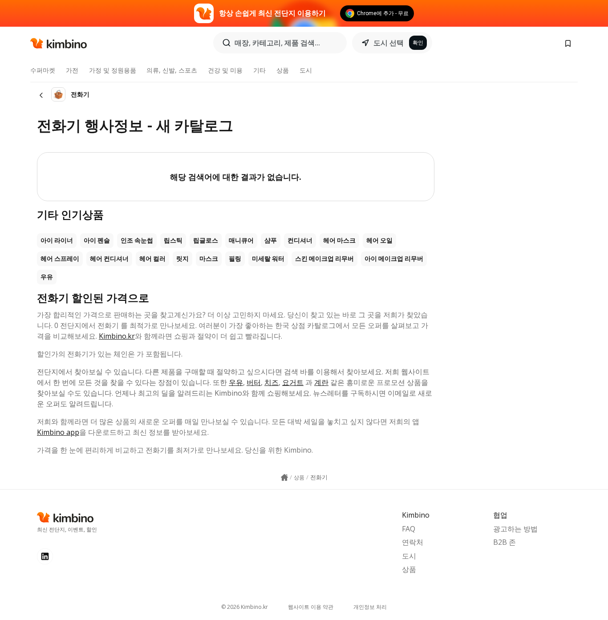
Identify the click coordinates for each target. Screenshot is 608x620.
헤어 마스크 (339, 240)
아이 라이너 (57, 240)
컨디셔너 (300, 240)
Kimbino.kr (117, 336)
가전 (72, 70)
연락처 (412, 542)
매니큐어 (241, 240)
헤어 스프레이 (60, 258)
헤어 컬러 (152, 258)
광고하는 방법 (515, 529)
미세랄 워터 (268, 258)
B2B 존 (504, 542)
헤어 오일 (379, 240)
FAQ (408, 529)
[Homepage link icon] (284, 477)
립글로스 (205, 240)
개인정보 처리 (370, 607)
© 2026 (244, 607)
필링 (235, 258)
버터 (254, 382)
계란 (321, 382)
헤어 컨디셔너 (109, 258)
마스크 (208, 258)
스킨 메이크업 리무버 (324, 258)
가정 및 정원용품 (112, 70)
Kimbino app (58, 432)
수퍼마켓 (42, 70)
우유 (47, 276)
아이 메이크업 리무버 (394, 258)
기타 (259, 70)
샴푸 (270, 240)
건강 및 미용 (225, 70)
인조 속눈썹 (137, 240)
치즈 (271, 382)
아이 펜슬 (97, 240)
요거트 (293, 382)
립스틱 (173, 240)
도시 (306, 70)
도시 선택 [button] (388, 43)
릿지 (182, 258)
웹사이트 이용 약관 (310, 607)
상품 (282, 70)
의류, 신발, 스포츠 (171, 70)
